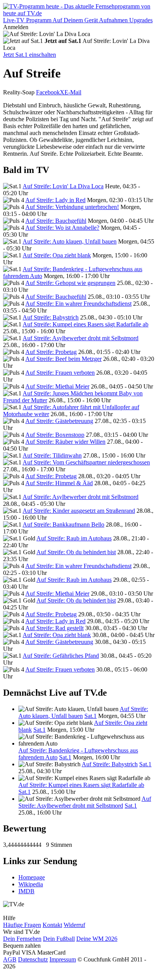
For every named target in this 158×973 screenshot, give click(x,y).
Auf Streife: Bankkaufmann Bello (63, 524)
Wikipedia (30, 884)
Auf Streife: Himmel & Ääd (59, 483)
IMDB (26, 891)
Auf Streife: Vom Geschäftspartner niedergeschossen (86, 462)
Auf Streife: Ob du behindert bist (76, 552)
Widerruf (74, 925)
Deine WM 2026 (96, 938)
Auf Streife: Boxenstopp (54, 434)
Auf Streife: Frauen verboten (60, 372)
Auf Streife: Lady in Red (55, 200)
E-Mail (72, 92)
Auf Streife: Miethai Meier (57, 386)
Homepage (31, 877)
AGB (9, 959)
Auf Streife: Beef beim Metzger (63, 359)
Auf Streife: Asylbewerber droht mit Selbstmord (80, 338)
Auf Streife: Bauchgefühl (55, 220)
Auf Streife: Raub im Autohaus (74, 538)
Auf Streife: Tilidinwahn (52, 455)
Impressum (62, 959)
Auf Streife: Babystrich (51, 317)
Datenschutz (33, 959)
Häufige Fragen (22, 925)
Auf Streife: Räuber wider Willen (65, 441)
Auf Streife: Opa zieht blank (57, 255)
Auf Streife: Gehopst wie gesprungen (70, 283)
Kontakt (52, 925)
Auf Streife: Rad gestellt (54, 628)
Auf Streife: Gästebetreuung (59, 421)
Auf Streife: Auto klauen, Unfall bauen (70, 241)
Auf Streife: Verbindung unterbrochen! (72, 207)
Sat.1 (90, 716)
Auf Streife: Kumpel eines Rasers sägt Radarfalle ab (85, 324)
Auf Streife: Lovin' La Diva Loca (63, 186)
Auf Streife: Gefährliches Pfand (61, 655)
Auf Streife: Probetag (51, 352)
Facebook (48, 92)
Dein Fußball (59, 938)
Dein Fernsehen (22, 938)
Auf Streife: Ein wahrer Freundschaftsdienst (78, 303)
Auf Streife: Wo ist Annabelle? (62, 227)
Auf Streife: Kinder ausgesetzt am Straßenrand (79, 510)
